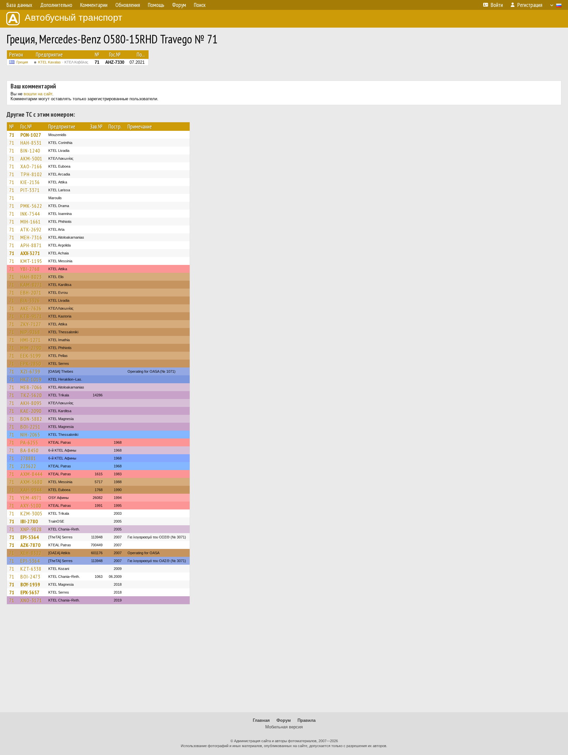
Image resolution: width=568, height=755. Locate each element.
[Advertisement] (284, 661)
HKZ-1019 (30, 379)
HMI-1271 (30, 340)
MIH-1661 (30, 221)
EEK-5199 (30, 355)
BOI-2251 (30, 426)
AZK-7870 (30, 545)
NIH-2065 (30, 434)
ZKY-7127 (30, 324)
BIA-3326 (30, 300)
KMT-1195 (31, 261)
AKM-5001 (31, 158)
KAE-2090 (30, 411)
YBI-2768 (30, 269)
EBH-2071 (30, 292)
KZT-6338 (30, 568)
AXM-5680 (31, 482)
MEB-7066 (31, 387)
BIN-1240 (30, 150)
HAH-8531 (31, 142)
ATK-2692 (30, 229)
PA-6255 (29, 442)
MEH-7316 (31, 237)
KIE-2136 (30, 182)
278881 (28, 458)
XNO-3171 (31, 600)
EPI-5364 (29, 537)
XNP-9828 (31, 529)
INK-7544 (30, 213)
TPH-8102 (31, 174)
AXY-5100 (30, 505)
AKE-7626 (30, 308)
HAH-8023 (31, 276)
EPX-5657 (29, 592)
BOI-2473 (30, 576)
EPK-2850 (30, 363)
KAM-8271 (31, 284)
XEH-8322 (30, 553)
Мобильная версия (284, 726)
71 (11, 134)
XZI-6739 (30, 371)
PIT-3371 (30, 190)
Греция (22, 62)
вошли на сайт (38, 93)
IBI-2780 (29, 521)
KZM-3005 (31, 513)
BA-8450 (29, 450)
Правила (306, 720)
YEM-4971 (31, 497)
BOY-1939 (30, 584)
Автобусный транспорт (73, 17)
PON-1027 (30, 134)
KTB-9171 (31, 316)
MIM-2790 (30, 347)
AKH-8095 (31, 403)
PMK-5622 (31, 205)
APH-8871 (31, 245)
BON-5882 (31, 418)
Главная (261, 720)
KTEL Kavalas (63, 62)
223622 (28, 466)
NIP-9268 (30, 332)
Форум (283, 720)
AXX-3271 (30, 253)
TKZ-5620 (31, 395)
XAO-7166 (31, 166)
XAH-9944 (31, 489)
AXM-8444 (31, 474)
